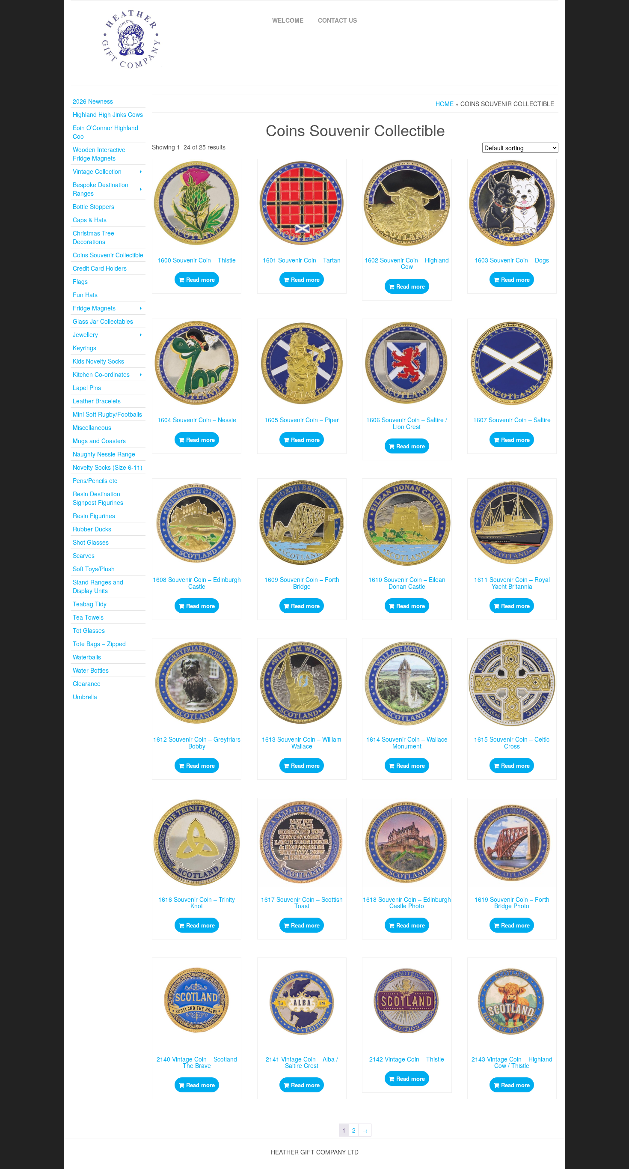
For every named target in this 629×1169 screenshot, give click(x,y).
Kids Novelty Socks (98, 361)
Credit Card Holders (100, 268)
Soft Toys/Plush (94, 568)
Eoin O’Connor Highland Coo (105, 131)
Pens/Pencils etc (95, 480)
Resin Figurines (94, 515)
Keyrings (84, 347)
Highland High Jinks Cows (108, 114)
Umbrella (85, 696)
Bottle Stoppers (93, 206)
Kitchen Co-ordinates (101, 374)
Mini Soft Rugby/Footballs (107, 414)
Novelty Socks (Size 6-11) (107, 467)
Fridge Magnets (94, 308)
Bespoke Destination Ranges (100, 188)
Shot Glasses (91, 542)
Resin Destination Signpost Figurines (98, 498)
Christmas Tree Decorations (93, 237)
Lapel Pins (87, 387)
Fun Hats (85, 294)
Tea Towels (88, 617)
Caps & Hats (90, 219)
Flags (80, 281)
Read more (200, 279)
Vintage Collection (97, 171)
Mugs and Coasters (99, 440)
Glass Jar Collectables (103, 321)
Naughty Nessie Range (104, 454)
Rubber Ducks (92, 529)
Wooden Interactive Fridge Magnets (99, 153)
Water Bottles (91, 670)
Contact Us (337, 20)
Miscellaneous (92, 427)
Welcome (287, 20)
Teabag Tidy (90, 603)
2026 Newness (93, 101)
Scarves (84, 555)
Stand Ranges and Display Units (98, 586)
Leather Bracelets (97, 401)
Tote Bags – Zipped (99, 643)
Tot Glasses (89, 630)
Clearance (87, 683)
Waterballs (87, 657)
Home (445, 103)
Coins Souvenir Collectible (108, 254)
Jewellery (85, 334)
